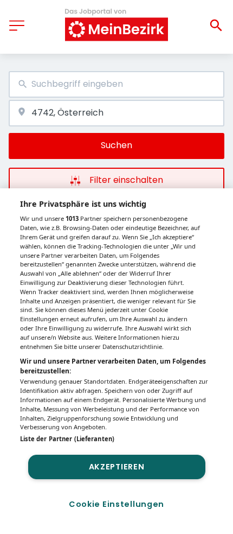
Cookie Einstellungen (116, 504)
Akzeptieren (117, 466)
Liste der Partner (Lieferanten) (67, 439)
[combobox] (116, 84)
